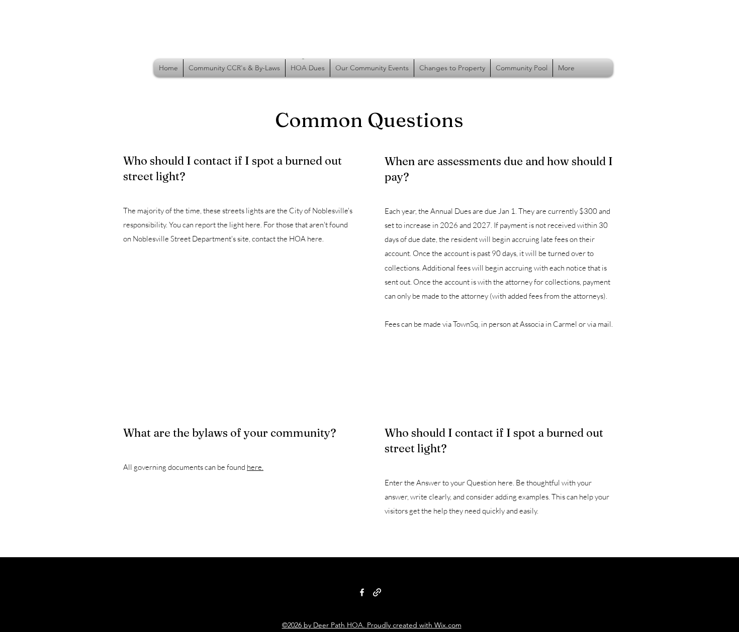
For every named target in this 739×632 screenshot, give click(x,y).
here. (255, 467)
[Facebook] (362, 592)
